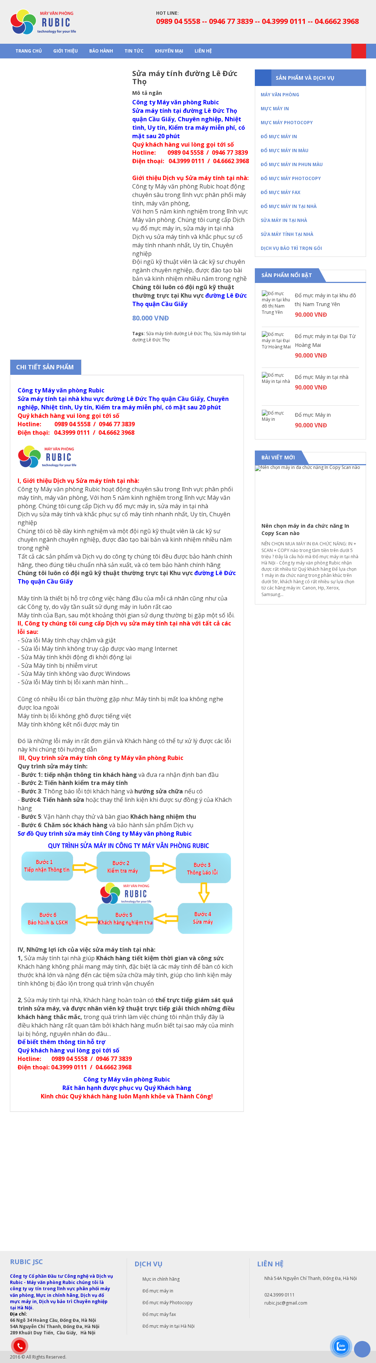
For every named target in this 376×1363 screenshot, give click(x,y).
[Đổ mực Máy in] (276, 424)
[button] (354, 457)
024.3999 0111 (279, 1295)
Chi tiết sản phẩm (45, 367)
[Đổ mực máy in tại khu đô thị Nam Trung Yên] (276, 305)
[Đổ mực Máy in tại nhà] (276, 386)
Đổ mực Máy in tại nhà (321, 376)
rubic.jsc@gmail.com (285, 1303)
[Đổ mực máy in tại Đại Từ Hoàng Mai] (276, 346)
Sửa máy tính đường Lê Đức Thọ (178, 333)
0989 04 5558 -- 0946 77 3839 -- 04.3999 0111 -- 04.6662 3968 (257, 21)
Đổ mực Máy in (313, 414)
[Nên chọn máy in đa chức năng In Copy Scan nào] (310, 490)
